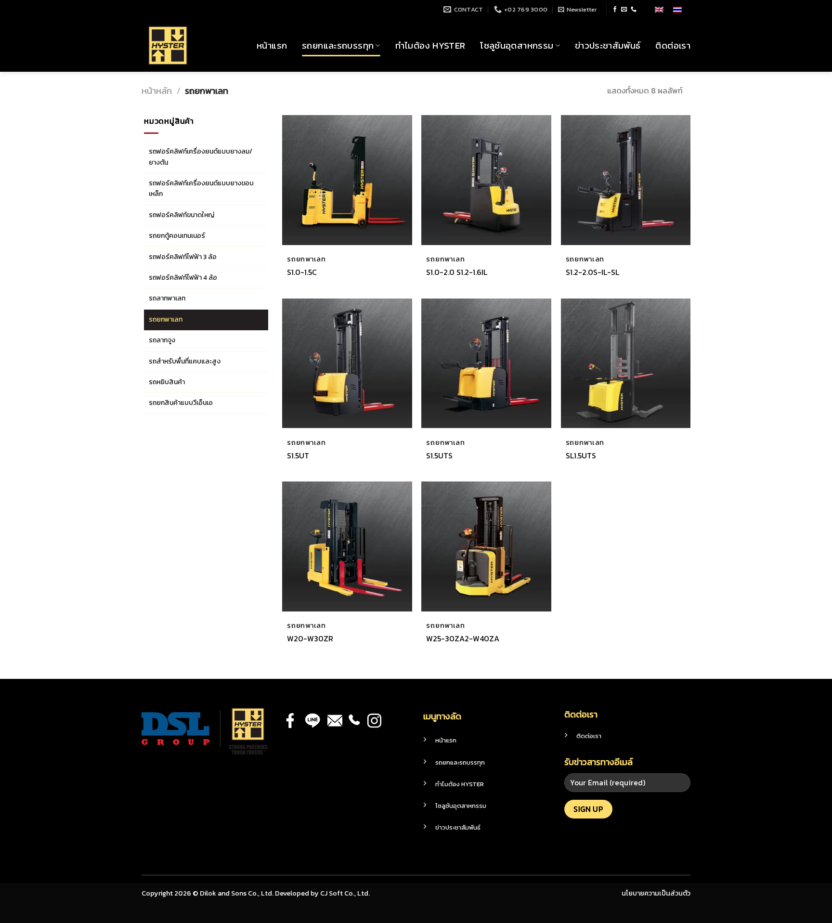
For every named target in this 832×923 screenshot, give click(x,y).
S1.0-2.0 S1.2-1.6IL (456, 272)
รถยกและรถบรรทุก (338, 45)
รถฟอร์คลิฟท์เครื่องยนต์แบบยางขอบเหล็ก (201, 188)
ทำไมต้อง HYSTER (430, 45)
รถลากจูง (162, 340)
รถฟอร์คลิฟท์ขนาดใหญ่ (181, 215)
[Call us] (634, 9)
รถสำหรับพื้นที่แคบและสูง (185, 361)
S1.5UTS (439, 456)
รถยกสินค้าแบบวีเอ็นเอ (181, 403)
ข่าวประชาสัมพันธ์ (608, 45)
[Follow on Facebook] (615, 9)
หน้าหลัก (157, 90)
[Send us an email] (624, 9)
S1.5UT (298, 456)
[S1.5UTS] (486, 364)
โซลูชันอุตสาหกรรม (516, 45)
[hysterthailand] (190, 45)
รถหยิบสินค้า (167, 382)
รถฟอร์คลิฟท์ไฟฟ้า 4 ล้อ (183, 278)
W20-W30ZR (310, 639)
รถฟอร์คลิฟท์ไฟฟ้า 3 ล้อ (183, 257)
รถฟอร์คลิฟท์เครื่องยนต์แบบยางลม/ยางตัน (200, 156)
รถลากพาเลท (167, 298)
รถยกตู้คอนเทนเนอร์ (177, 236)
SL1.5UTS (581, 456)
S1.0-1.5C (302, 272)
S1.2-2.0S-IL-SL (592, 272)
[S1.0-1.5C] (347, 180)
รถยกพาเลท (165, 319)
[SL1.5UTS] (626, 364)
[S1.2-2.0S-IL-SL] (626, 180)
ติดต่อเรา (672, 45)
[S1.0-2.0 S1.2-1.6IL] (486, 180)
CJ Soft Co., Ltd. (345, 893)
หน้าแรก (272, 45)
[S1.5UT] (347, 364)
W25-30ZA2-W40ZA (462, 639)
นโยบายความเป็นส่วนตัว (656, 893)
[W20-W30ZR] (347, 546)
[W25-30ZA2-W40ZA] (486, 546)
